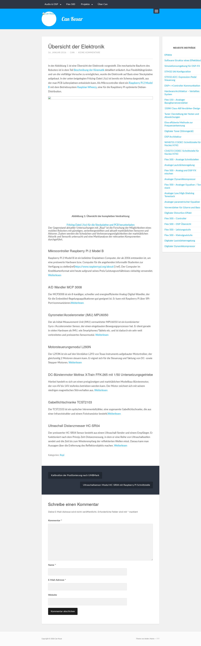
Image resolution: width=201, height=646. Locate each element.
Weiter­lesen (114, 414)
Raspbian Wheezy (87, 87)
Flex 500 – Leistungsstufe (178, 229)
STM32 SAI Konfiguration (178, 71)
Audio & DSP (51, 4)
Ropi (62, 455)
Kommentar (55, 520)
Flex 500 (70, 4)
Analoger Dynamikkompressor (180, 179)
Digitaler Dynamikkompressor (180, 246)
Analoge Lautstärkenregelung (180, 165)
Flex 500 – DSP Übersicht (178, 224)
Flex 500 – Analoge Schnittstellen (182, 159)
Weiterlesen (54, 275)
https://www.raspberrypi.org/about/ (94, 266)
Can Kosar (72, 19)
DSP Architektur (173, 137)
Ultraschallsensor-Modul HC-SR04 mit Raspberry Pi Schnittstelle (116, 485)
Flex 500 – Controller (175, 218)
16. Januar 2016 (57, 53)
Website (52, 595)
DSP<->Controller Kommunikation (182, 86)
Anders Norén (149, 639)
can (72, 53)
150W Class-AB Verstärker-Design (182, 108)
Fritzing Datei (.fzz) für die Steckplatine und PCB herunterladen (100, 225)
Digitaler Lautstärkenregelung (180, 240)
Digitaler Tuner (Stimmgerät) (179, 131)
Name (52, 565)
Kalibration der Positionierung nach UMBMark (75, 475)
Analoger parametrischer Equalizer (182, 202)
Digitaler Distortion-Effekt (178, 213)
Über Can (103, 4)
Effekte (168, 55)
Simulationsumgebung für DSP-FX (182, 66)
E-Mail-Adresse (57, 580)
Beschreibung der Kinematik (89, 70)
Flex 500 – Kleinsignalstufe (178, 235)
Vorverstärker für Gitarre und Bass (182, 207)
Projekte (85, 4)
